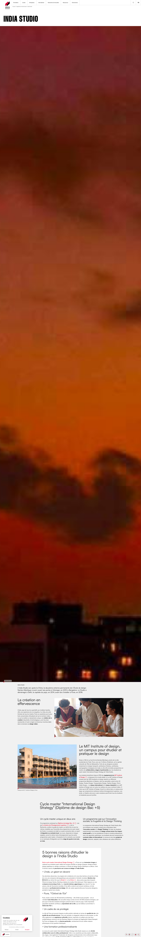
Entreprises (31, 2)
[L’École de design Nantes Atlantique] (7, 5)
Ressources (65, 2)
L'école (23, 2)
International (41, 2)
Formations (15, 2)
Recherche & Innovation (53, 2)
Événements (75, 2)
